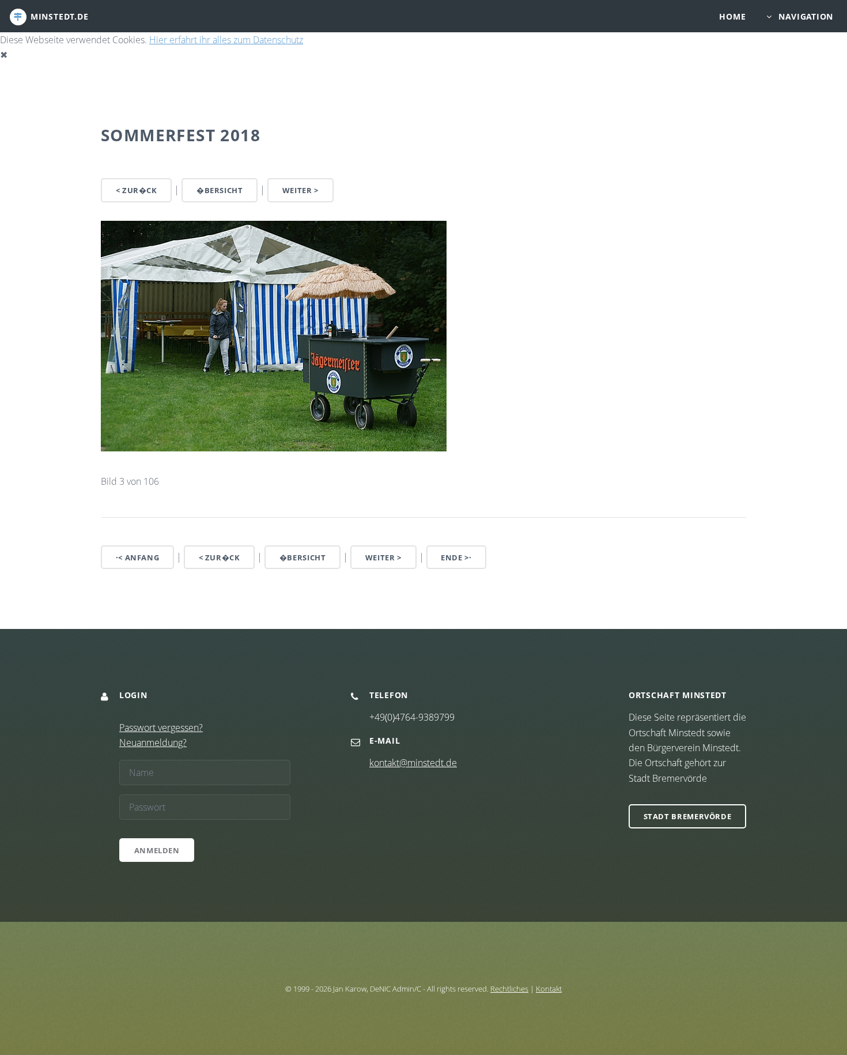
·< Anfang (138, 557)
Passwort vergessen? (161, 727)
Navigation (805, 16)
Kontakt (549, 989)
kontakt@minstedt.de (413, 762)
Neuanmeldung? (153, 742)
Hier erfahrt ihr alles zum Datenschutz (226, 39)
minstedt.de (60, 16)
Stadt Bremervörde (688, 816)
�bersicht (219, 190)
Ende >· (456, 557)
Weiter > (300, 190)
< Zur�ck (136, 190)
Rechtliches (509, 989)
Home (732, 16)
